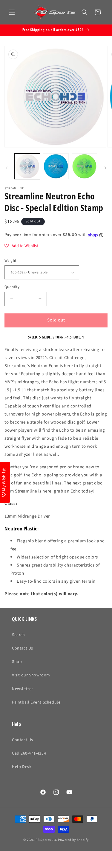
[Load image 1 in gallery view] (27, 166)
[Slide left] (6, 167)
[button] (12, 12)
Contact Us (22, 648)
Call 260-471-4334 (29, 753)
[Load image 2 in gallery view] (55, 166)
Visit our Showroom (31, 675)
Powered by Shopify (73, 840)
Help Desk (21, 767)
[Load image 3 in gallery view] (84, 166)
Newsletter (22, 689)
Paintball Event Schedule (36, 702)
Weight (10, 260)
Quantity (11, 287)
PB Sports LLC (46, 840)
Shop (17, 662)
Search (18, 635)
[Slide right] (105, 167)
